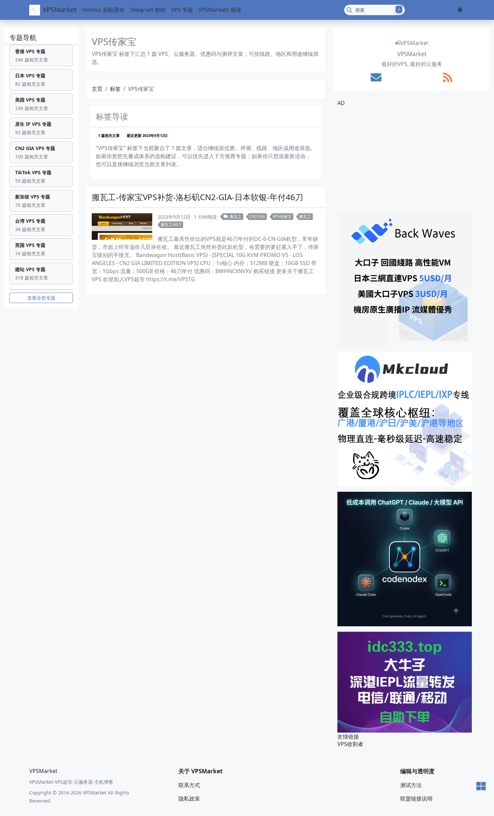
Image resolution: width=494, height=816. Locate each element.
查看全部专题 (41, 298)
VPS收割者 (350, 744)
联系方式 (189, 785)
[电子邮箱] (376, 77)
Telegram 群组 (148, 9)
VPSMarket (60, 9)
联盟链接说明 (416, 798)
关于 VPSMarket (200, 771)
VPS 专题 (182, 9)
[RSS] (447, 77)
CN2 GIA (257, 216)
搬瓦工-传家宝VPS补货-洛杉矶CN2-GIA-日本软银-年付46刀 (197, 196)
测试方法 (411, 785)
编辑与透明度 (417, 771)
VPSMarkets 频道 (219, 9)
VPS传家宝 (282, 216)
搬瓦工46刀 (171, 224)
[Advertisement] (411, 159)
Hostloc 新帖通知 (103, 9)
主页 (97, 88)
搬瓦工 (236, 216)
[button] (460, 9)
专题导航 (22, 37)
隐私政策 (189, 798)
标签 (115, 88)
